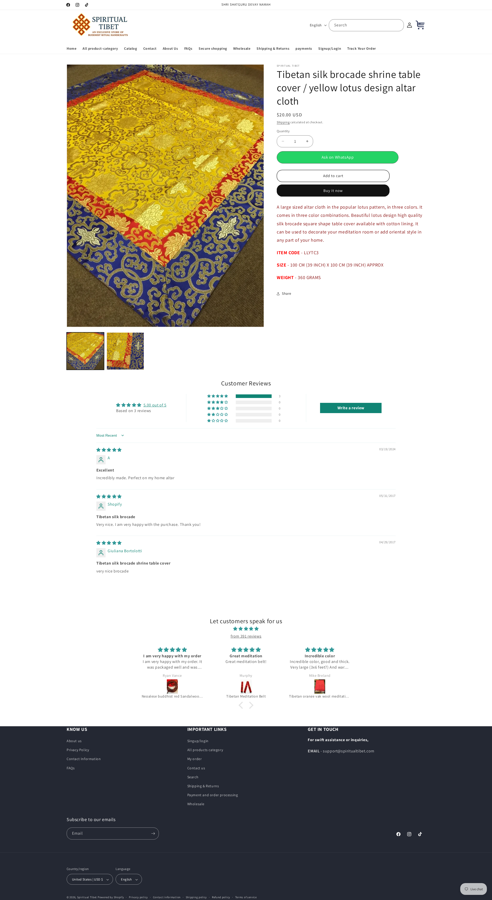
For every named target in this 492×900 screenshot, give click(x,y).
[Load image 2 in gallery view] (125, 351)
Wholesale (195, 804)
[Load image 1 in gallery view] (85, 351)
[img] (109, 450)
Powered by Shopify (111, 897)
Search (193, 777)
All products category (205, 750)
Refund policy (221, 897)
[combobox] (366, 25)
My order (194, 759)
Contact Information (84, 759)
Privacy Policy (78, 750)
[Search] (398, 25)
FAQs (71, 768)
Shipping (283, 122)
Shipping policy (196, 897)
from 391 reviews (246, 636)
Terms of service (246, 897)
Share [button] (286, 293)
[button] (218, 396)
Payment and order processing (212, 795)
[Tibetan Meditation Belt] (172, 686)
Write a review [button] (350, 407)
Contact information (167, 897)
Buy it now (333, 190)
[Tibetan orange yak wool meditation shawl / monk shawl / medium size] (246, 686)
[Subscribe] (153, 833)
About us (74, 741)
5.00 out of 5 (155, 404)
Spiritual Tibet (87, 897)
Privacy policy (138, 897)
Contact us (196, 768)
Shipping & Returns (203, 786)
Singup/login (198, 741)
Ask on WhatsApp (338, 157)
